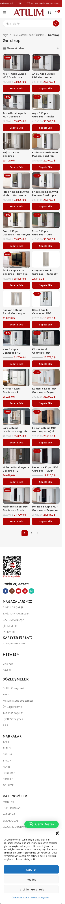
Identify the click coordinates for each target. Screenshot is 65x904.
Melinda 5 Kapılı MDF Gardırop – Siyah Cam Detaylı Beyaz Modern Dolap (15, 511)
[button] (57, 833)
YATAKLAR (9, 814)
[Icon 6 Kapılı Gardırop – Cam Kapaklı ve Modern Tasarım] (46, 220)
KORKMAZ (9, 773)
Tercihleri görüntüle (31, 889)
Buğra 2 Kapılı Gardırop (11, 154)
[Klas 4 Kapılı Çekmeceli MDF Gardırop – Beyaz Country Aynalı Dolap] (46, 298)
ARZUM (7, 754)
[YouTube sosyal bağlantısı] (18, 591)
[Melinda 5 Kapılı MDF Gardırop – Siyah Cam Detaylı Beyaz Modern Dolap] (16, 495)
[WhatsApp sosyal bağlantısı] (31, 591)
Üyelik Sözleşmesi (13, 719)
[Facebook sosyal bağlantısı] (5, 591)
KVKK (6, 694)
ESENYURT (9, 632)
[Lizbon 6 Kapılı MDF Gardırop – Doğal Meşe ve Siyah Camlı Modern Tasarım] (46, 416)
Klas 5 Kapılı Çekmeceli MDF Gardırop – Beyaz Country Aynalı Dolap (16, 354)
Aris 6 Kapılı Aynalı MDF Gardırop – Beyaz (14, 116)
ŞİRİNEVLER (10, 626)
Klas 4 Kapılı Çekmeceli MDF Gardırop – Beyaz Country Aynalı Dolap (45, 315)
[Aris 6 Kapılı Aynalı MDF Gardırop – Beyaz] (16, 102)
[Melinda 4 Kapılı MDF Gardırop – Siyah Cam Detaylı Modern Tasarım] (46, 456)
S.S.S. (6, 725)
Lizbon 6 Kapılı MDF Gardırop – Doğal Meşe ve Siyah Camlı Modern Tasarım (45, 433)
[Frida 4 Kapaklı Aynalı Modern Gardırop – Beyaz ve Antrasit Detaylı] (16, 180)
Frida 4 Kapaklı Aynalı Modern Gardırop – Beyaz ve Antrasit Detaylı (16, 196)
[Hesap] (49, 12)
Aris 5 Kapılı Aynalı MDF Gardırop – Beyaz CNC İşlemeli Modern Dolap (44, 79)
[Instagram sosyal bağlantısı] (12, 591)
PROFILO (8, 779)
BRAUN (7, 760)
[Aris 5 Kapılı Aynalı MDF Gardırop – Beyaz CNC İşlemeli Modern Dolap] (46, 62)
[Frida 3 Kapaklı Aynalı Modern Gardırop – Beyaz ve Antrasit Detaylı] (46, 141)
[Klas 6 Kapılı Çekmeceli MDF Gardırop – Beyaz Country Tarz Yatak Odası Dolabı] (46, 338)
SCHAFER (8, 785)
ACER (6, 742)
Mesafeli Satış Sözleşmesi (18, 700)
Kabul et (31, 869)
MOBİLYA (8, 802)
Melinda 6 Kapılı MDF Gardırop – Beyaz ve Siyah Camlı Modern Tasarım (45, 511)
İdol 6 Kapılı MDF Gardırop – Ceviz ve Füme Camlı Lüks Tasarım (15, 275)
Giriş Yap (8, 663)
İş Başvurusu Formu (14, 643)
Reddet (31, 879)
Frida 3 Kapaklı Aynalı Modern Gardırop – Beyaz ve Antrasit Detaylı (45, 157)
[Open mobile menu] (4, 12)
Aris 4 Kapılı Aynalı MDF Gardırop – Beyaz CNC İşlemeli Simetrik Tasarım (15, 79)
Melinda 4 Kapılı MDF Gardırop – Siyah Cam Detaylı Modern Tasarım (45, 472)
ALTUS (7, 748)
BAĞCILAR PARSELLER (16, 613)
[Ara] (56, 23)
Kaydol (7, 669)
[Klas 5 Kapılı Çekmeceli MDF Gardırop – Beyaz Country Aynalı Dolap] (16, 338)
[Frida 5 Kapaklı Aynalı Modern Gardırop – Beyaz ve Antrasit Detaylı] (46, 180)
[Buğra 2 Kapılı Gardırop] (16, 141)
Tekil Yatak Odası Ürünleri (28, 35)
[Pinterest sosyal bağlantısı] (25, 591)
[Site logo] (29, 12)
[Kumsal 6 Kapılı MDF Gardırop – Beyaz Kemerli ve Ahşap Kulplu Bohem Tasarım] (46, 377)
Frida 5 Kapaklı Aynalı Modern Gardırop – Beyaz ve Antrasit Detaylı (45, 196)
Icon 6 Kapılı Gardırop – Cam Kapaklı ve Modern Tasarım (44, 236)
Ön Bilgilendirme (20, 897)
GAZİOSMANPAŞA (13, 619)
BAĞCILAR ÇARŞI (13, 607)
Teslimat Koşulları (13, 713)
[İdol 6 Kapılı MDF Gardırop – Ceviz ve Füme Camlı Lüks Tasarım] (16, 259)
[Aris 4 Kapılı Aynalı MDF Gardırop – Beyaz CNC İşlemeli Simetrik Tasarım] (16, 62)
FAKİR (6, 766)
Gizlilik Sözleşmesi (40, 897)
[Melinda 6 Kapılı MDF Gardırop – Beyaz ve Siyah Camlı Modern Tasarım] (46, 495)
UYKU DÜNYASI (12, 808)
